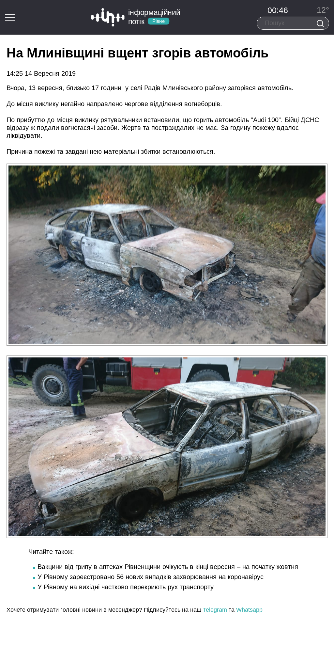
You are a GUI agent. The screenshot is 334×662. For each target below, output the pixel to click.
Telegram (215, 610)
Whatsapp (249, 610)
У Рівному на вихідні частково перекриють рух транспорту (126, 587)
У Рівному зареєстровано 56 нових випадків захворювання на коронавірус (151, 576)
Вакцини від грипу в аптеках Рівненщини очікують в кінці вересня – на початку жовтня (168, 566)
